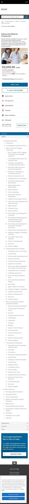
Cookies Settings (13, 498)
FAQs (3, 429)
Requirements (5, 423)
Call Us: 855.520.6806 (7, 26)
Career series (9, 96)
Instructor (4, 426)
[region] (13, 489)
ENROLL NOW (15, 84)
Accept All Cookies (13, 494)
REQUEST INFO (22, 125)
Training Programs (9, 21)
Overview (4, 133)
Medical (17, 21)
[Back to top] (14, 469)
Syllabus (4, 136)
